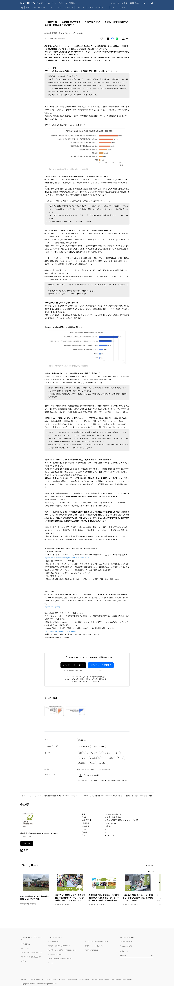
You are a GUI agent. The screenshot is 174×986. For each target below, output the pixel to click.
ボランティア (83, 746)
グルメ (113, 7)
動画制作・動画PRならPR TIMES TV (59, 946)
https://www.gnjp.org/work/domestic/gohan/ (61, 631)
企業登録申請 (135, 3)
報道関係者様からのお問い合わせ (78, 980)
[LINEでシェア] (117, 38)
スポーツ (121, 7)
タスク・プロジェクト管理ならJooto (96, 942)
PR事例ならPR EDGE (91, 950)
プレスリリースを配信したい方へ (31, 957)
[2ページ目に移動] (149, 871)
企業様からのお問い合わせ (100, 980)
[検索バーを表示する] (152, 3)
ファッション (81, 7)
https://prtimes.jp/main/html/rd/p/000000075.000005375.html (67, 558)
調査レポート (83, 740)
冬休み (92, 763)
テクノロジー (31, 7)
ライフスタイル (94, 7)
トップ (24, 796)
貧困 (80, 753)
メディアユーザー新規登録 (100, 665)
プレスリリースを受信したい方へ (31, 953)
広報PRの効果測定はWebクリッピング (60, 959)
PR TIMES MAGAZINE (55, 954)
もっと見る (150, 865)
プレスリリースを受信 (119, 3)
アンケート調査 (107, 758)
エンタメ (57, 7)
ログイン (145, 3)
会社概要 (23, 980)
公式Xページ (124, 951)
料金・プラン (25, 948)
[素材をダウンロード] (123, 38)
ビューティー (68, 7)
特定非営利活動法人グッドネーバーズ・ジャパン (61, 796)
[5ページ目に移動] (153, 871)
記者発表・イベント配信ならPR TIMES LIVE (62, 950)
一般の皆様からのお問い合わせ (122, 980)
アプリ (49, 7)
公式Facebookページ (126, 942)
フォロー (26, 843)
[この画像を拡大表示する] (55, 711)
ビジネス (105, 7)
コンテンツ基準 (51, 980)
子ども (120, 758)
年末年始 (103, 763)
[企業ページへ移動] (27, 821)
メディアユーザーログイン (73, 665)
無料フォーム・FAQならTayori (95, 946)
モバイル (41, 7)
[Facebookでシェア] (112, 38)
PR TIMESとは (25, 944)
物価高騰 (82, 763)
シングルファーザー (111, 753)
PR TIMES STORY (53, 942)
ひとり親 (82, 758)
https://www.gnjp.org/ (52, 607)
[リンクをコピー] (127, 38)
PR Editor (51, 963)
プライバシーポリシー (36, 980)
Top (21, 7)
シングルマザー (92, 753)
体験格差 (93, 758)
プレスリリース (35, 796)
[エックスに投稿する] (108, 38)
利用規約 (62, 980)
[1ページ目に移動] (148, 871)
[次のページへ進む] (160, 883)
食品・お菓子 (98, 746)
